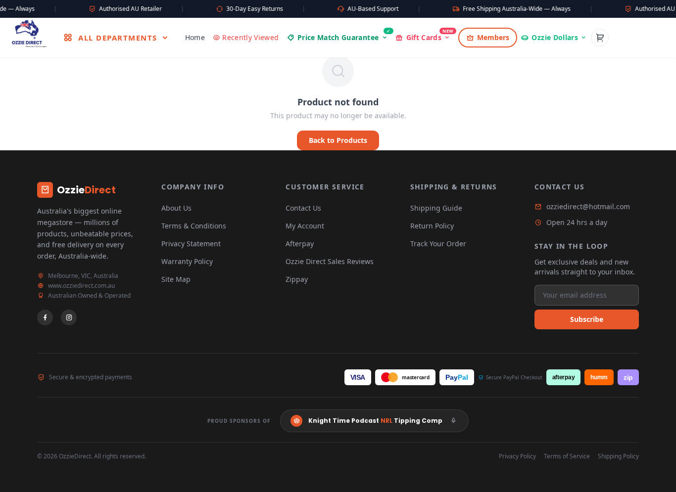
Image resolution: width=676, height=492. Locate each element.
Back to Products (338, 140)
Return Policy (432, 225)
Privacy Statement (191, 243)
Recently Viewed (250, 37)
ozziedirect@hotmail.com (588, 206)
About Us (176, 208)
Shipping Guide (436, 208)
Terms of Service (567, 456)
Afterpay (300, 243)
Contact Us (303, 208)
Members (493, 37)
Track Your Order (438, 243)
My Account (305, 225)
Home (195, 37)
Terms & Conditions (193, 225)
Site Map (176, 279)
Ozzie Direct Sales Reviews (330, 261)
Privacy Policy (517, 456)
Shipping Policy (618, 456)
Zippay (297, 279)
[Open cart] (600, 37)
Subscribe (586, 319)
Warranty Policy (187, 261)
